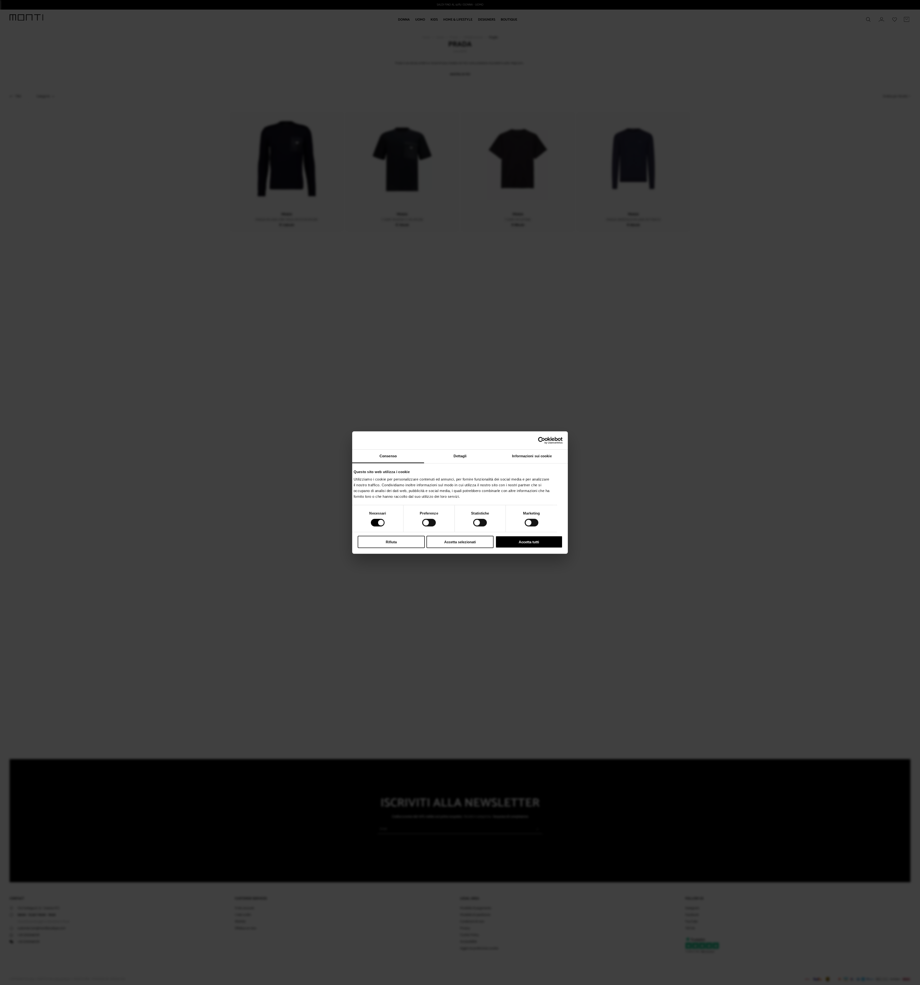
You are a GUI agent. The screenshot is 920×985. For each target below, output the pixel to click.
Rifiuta (391, 542)
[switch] (429, 523)
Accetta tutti (529, 542)
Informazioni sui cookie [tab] (532, 456)
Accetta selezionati (460, 542)
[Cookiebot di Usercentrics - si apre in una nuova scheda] (542, 440)
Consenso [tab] (388, 456)
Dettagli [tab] (460, 456)
